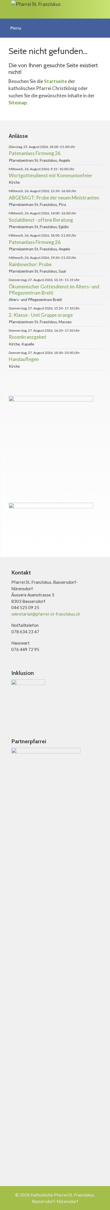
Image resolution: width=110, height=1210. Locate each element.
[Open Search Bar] (103, 24)
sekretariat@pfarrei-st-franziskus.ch (45, 613)
